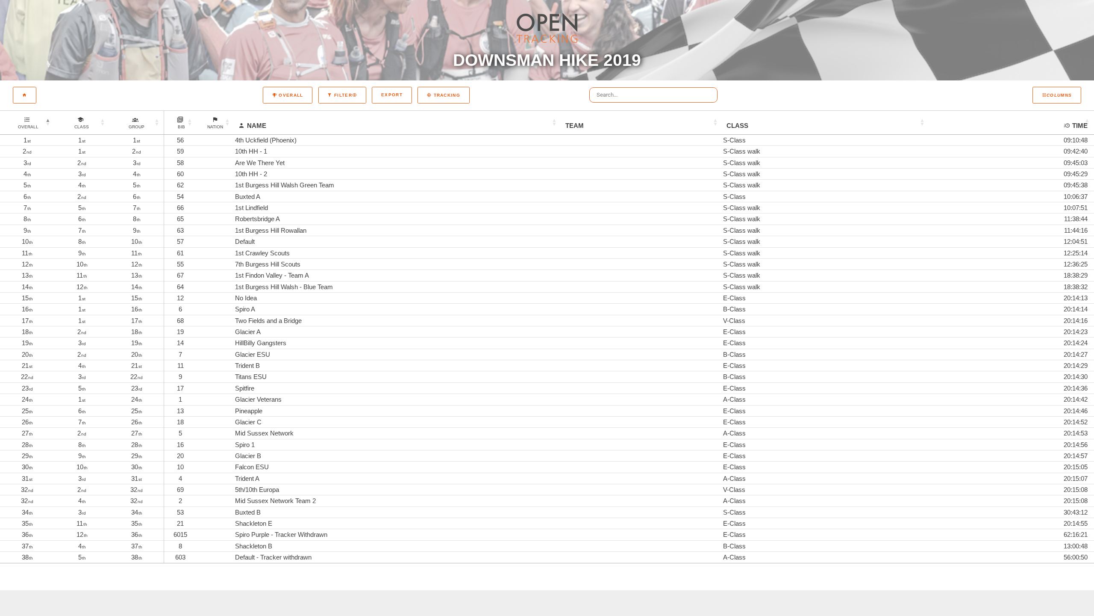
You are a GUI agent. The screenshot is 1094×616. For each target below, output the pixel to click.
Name (256, 125)
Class (737, 125)
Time (1080, 125)
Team (574, 125)
